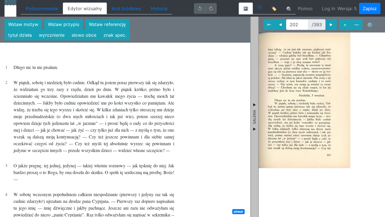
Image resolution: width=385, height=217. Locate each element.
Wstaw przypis (63, 24)
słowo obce (84, 35)
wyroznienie (52, 35)
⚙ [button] (370, 24)
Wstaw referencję (107, 24)
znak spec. (114, 35)
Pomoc (305, 8)
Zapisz (370, 8)
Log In (328, 8)
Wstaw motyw (23, 24)
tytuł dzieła (20, 35)
